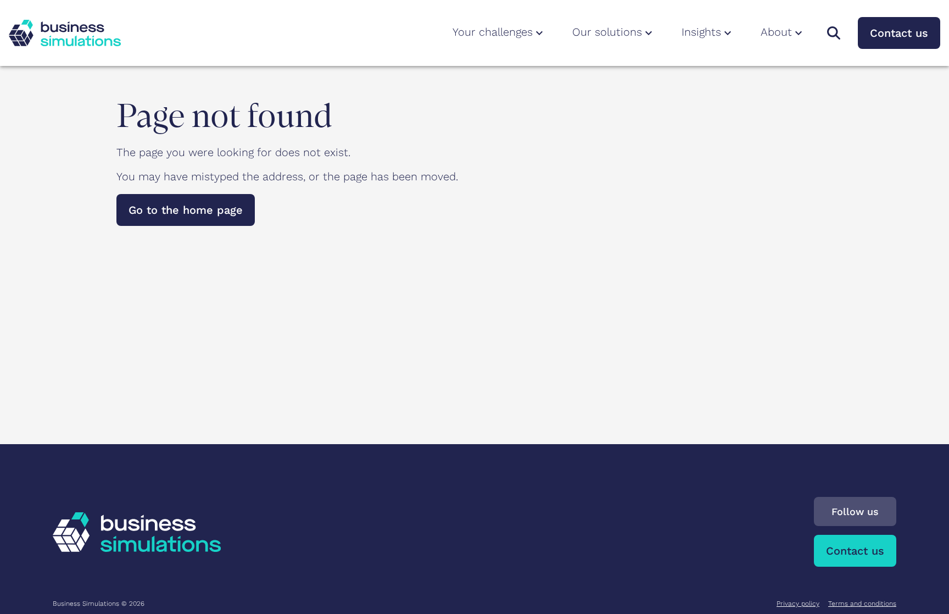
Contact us (899, 33)
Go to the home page (186, 210)
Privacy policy (798, 603)
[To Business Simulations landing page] (65, 33)
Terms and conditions (862, 603)
